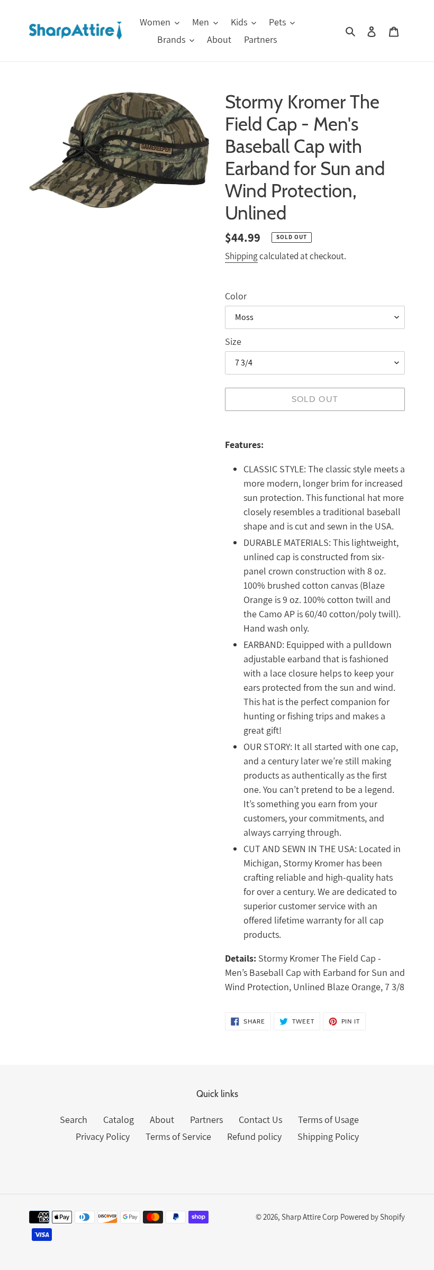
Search (73, 1119)
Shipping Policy (328, 1136)
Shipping (241, 256)
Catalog (118, 1119)
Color (236, 296)
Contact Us (260, 1119)
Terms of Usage (328, 1119)
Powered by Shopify (372, 1217)
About (162, 1119)
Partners (206, 1119)
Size (233, 341)
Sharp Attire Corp (310, 1217)
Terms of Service (178, 1136)
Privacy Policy (103, 1136)
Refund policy (254, 1136)
